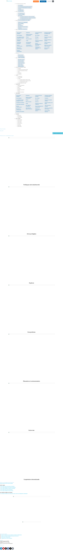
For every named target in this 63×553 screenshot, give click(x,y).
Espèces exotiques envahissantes (29, 35)
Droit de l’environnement (19, 46)
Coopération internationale (31, 479)
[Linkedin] (1, 548)
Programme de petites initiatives (48, 37)
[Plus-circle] (13, 548)
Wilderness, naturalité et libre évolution (47, 46)
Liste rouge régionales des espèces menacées (8, 487)
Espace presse (19, 115)
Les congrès (18, 78)
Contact (1, 540)
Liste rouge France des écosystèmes (6, 489)
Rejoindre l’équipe (19, 119)
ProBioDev (46, 35)
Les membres (19, 68)
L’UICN (17, 75)
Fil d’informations (19, 116)
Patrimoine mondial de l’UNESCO (39, 41)
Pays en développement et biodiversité (38, 44)
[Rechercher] (53, 1)
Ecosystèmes (31, 332)
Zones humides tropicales (46, 48)
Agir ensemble (18, 118)
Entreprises (28, 32)
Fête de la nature (29, 38)
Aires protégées (19, 35)
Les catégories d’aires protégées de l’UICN (20, 37)
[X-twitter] (10, 548)
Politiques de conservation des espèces (38, 48)
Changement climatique (19, 40)
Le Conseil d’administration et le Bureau (22, 70)
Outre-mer (37, 38)
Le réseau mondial (19, 77)
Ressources (2, 545)
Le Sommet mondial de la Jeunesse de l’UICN (25, 80)
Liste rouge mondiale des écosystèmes (6, 490)
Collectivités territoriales (19, 43)
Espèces (18, 87)
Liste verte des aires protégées (38, 33)
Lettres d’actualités (19, 117)
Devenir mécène (19, 126)
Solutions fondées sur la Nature (47, 40)
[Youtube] (3, 548)
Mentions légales (21, 551)
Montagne (37, 37)
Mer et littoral (37, 35)
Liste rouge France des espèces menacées (7, 486)
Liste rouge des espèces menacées (29, 45)
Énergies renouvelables (19, 51)
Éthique (27, 37)
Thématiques (18, 93)
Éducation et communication (19, 48)
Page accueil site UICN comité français (6, 483)
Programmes (18, 84)
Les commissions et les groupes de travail (22, 69)
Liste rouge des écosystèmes (28, 43)
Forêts (27, 40)
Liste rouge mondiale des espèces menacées (7, 488)
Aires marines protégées (19, 33)
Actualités (17, 114)
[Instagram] (6, 548)
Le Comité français (19, 76)
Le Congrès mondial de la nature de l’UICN (24, 79)
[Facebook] (8, 548)
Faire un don (19, 124)
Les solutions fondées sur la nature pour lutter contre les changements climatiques (13, 493)
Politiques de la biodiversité (20, 85)
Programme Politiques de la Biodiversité (48, 33)
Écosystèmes (19, 88)
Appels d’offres (19, 125)
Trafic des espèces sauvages (47, 43)
